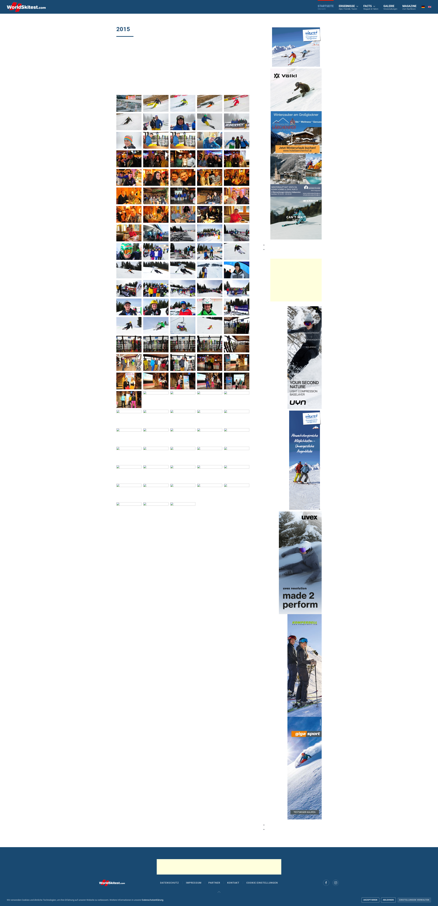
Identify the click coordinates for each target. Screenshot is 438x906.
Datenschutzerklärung (152, 900)
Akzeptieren (370, 900)
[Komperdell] (304, 665)
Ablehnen (388, 900)
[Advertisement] (182, 68)
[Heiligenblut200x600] (304, 460)
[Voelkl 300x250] (296, 89)
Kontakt (233, 882)
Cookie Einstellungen (262, 882)
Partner (214, 882)
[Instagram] (336, 883)
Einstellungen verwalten (414, 900)
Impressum (193, 882)
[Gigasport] (304, 767)
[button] (348, 7)
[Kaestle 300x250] (296, 217)
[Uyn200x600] (304, 357)
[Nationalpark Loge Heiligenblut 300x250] (296, 175)
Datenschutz (169, 882)
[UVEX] (300, 562)
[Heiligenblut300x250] (296, 46)
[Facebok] (326, 883)
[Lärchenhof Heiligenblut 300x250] (296, 132)
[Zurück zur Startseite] (26, 7)
